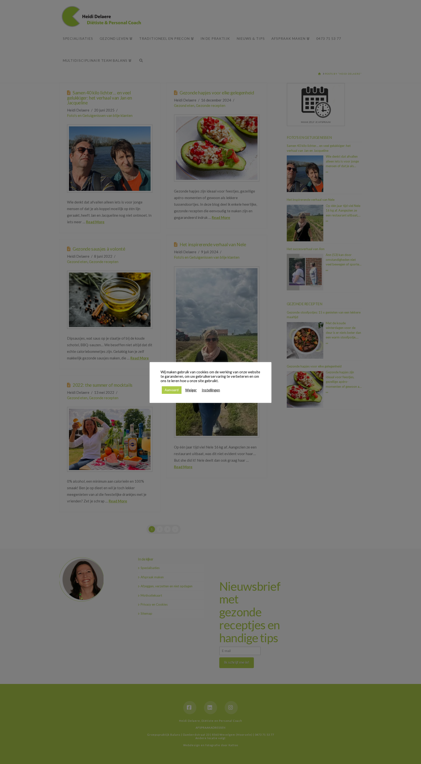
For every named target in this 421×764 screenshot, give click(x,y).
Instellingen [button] (211, 390)
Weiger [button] (191, 390)
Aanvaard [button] (172, 390)
